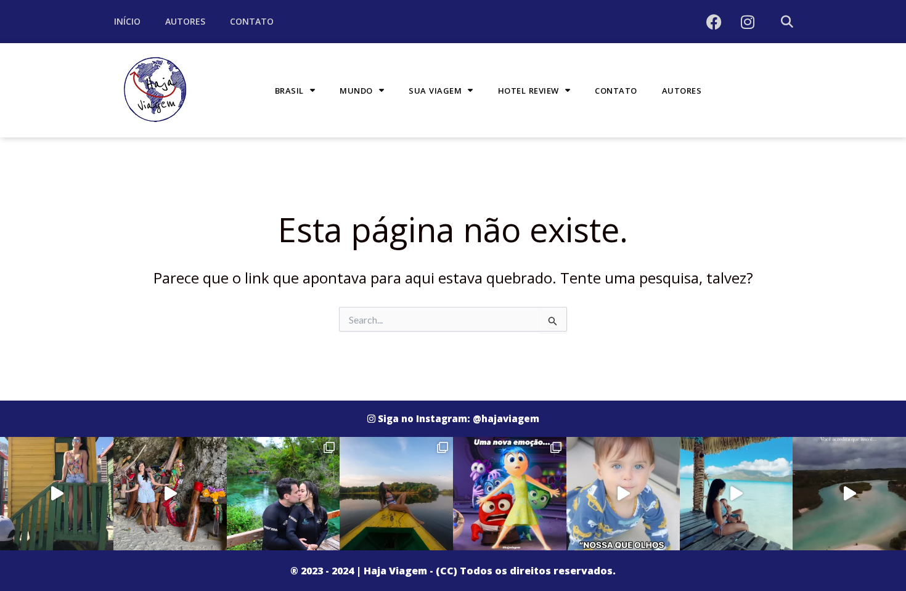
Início (127, 21)
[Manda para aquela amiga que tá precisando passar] (170, 493)
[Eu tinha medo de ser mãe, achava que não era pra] (736, 493)
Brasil (289, 90)
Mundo (356, 90)
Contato (252, 21)
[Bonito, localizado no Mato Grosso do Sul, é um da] (283, 493)
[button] (787, 22)
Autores (185, 21)
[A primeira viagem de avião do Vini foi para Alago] (849, 493)
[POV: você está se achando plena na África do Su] (56, 493)
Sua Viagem (435, 90)
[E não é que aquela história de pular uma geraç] (623, 493)
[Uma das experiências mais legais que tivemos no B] (396, 493)
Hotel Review (528, 90)
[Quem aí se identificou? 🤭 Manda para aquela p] (509, 493)
